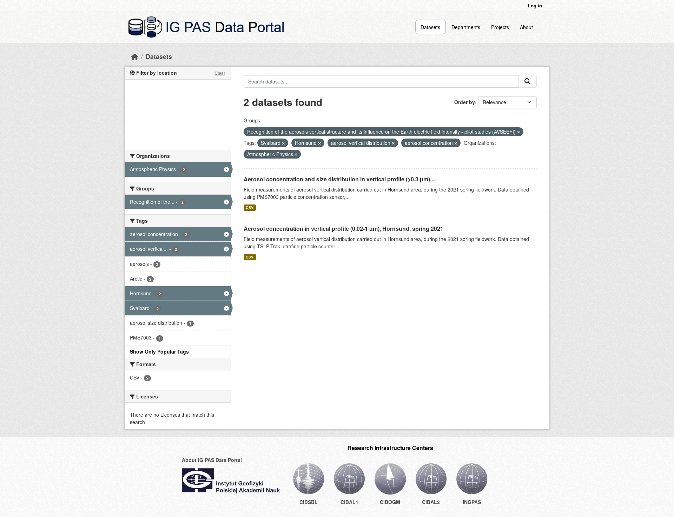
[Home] (134, 56)
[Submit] (527, 81)
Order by (464, 102)
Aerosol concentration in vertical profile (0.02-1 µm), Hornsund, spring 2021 (343, 228)
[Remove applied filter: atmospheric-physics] (296, 154)
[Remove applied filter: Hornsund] (319, 143)
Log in (535, 5)
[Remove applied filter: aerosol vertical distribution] (393, 143)
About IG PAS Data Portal (212, 459)
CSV (249, 207)
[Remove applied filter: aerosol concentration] (455, 143)
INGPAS (472, 501)
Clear (219, 73)
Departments (465, 27)
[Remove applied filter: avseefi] (518, 132)
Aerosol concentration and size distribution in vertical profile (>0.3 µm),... (340, 179)
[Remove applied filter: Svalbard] (283, 143)
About (526, 27)
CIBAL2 (431, 501)
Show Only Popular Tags (159, 351)
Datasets (430, 27)
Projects (500, 27)
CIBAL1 (349, 501)
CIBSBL (308, 501)
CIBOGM (390, 501)
